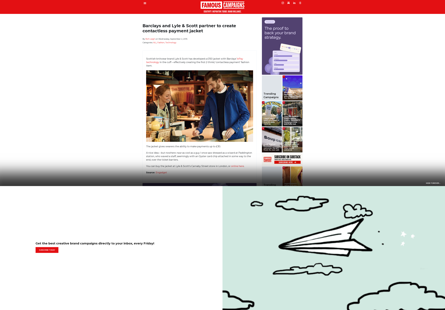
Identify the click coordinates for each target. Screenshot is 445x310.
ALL (155, 42)
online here (237, 166)
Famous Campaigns (222, 7)
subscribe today (47, 250)
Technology (170, 42)
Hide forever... (433, 183)
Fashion (160, 42)
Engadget (161, 172)
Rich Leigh (150, 39)
